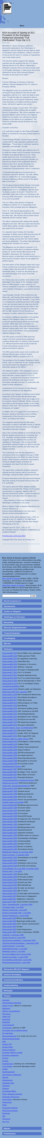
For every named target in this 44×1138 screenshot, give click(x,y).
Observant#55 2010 (9, 744)
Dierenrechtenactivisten (11, 1039)
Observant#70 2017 (9, 697)
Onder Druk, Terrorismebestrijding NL (16, 786)
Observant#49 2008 (9, 761)
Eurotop (5, 1061)
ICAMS (5, 1069)
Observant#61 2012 (9, 722)
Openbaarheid (9, 606)
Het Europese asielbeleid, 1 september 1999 (18, 940)
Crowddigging (9, 638)
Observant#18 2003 (9, 866)
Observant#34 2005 (9, 816)
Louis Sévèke (7, 1066)
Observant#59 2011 (9, 730)
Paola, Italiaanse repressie (12, 1094)
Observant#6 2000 (9, 918)
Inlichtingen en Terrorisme (14, 617)
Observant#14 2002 (9, 882)
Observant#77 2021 (9, 672)
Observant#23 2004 (9, 846)
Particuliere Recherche (10, 1097)
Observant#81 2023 (9, 661)
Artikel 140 (6, 1017)
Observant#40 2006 (9, 797)
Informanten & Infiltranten (11, 1075)
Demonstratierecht (9, 1036)
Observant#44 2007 (9, 777)
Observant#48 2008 (9, 764)
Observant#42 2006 (9, 791)
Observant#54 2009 (9, 747)
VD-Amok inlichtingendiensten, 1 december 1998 (20, 943)
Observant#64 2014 (9, 714)
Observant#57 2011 (9, 736)
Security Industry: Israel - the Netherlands (17, 728)
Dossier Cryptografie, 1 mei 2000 (14, 910)
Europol (5, 1058)
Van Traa (5, 1122)
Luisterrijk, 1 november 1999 (13, 935)
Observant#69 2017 (9, 700)
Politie (4, 1105)
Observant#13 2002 (9, 885)
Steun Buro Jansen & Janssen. (13, 585)
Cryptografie (6, 1028)
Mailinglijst (8, 991)
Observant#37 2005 (9, 808)
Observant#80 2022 (9, 664)
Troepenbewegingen (12, 633)
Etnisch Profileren (8, 1050)
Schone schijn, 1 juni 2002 (12, 871)
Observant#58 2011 (9, 733)
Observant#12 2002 (9, 888)
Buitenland (6, 1019)
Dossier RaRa (7, 1047)
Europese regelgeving (10, 1055)
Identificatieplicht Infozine (11, 766)
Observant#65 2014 (9, 711)
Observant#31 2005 (9, 824)
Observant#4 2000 (9, 924)
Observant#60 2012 (9, 725)
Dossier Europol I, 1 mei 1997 (13, 946)
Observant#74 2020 (9, 681)
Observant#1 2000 (9, 932)
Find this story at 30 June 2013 (13, 536)
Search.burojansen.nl (12, 601)
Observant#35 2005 (9, 813)
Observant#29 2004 (9, 830)
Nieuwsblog (8, 622)
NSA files (7, 644)
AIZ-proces (6, 1014)
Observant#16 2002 (9, 877)
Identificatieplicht (8, 1072)
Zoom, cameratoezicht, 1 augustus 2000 (17, 904)
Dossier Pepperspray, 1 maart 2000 (15, 916)
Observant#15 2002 (9, 880)
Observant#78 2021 (9, 670)
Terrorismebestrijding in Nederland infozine (18, 780)
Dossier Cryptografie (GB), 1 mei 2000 (16, 913)
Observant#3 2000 (9, 927)
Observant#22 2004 (9, 849)
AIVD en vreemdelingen (11, 1011)
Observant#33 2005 (9, 819)
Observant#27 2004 (9, 835)
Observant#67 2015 (9, 705)
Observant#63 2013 (9, 717)
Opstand (5, 1088)
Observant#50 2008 (9, 758)
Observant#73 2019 (9, 683)
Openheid (6, 1086)
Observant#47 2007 (9, 769)
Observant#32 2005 (9, 822)
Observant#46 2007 (9, 772)
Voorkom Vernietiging (12, 975)
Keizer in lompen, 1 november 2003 (15, 855)
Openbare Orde (8, 1083)
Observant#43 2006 (9, 788)
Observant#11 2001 (9, 891)
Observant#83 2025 (9, 656)
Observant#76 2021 (9, 675)
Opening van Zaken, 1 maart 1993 (15, 957)
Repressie (6, 1113)
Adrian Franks (7, 1006)
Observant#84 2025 (9, 653)
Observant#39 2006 (9, 799)
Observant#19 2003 (9, 863)
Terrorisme (6, 1119)
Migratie (5, 1077)
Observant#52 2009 (9, 753)
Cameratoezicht (8, 1025)
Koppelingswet (7, 1064)
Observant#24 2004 (9, 844)
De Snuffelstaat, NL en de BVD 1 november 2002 (20, 869)
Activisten (5, 1000)
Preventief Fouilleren (10, 1108)
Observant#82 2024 (9, 659)
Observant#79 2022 (9, 667)
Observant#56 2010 (9, 741)
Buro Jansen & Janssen (11, 578)
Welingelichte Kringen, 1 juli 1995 (14, 949)
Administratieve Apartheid (11, 1003)
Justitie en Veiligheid (12, 611)
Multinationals (7, 1080)
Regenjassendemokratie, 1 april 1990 (16, 962)
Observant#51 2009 (9, 755)
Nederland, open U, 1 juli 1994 (13, 951)
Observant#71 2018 (9, 694)
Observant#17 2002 (9, 874)
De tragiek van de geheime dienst (14, 1030)
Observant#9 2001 (9, 896)
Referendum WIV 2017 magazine (14, 692)
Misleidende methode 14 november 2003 (17, 852)
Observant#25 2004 (9, 841)
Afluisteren (6, 1008)
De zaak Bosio (7, 1033)
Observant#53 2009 (9, 750)
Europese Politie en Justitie (12, 1052)
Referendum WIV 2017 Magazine (16, 969)
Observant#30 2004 (9, 827)
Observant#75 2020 (9, 678)
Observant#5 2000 (9, 921)
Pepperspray (7, 1102)
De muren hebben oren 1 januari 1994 (16, 954)
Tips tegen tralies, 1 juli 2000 (13, 907)
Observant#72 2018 (9, 689)
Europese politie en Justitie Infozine (15, 739)
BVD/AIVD (6, 1022)
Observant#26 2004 (9, 838)
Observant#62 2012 (9, 719)
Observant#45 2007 (9, 775)
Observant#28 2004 (9, 833)
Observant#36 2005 (9, 811)
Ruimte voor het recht (10, 783)
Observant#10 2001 (9, 893)
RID (3, 1116)
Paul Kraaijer (7, 1099)
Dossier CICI (7, 1044)
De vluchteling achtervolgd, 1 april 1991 (17, 960)
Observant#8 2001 (9, 899)
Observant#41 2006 (9, 794)
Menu (22, 26)
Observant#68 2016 (9, 703)
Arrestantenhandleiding (11, 686)
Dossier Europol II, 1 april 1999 (13, 938)
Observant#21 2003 (9, 857)
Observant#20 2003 (9, 860)
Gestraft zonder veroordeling (13, 802)
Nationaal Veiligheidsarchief (15, 628)
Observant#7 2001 (9, 902)
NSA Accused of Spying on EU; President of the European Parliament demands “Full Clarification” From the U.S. (18, 36)
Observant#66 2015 (9, 708)
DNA (4, 1041)
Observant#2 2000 (9, 929)
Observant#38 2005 (9, 805)
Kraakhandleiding (11, 985)
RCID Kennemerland (10, 1111)
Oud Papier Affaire (9, 1091)
